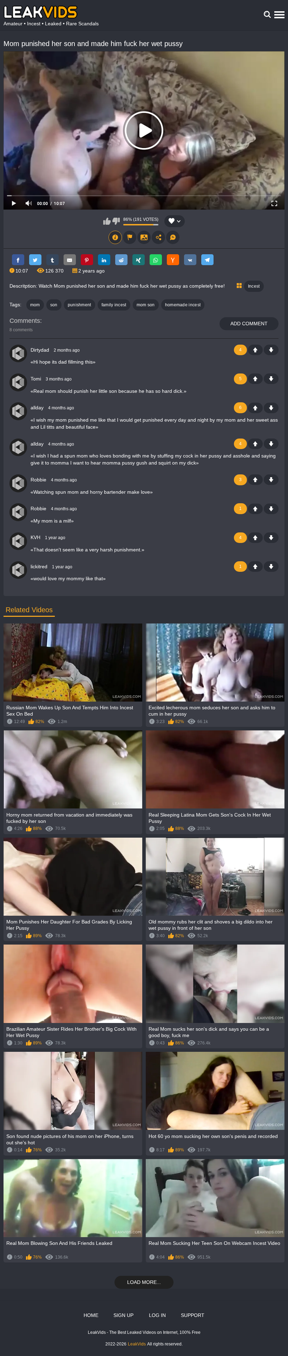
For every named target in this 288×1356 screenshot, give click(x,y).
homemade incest (183, 304)
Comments (24, 320)
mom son (146, 304)
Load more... (144, 1282)
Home (91, 1315)
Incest (254, 286)
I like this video (107, 221)
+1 (255, 350)
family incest (114, 304)
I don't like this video (116, 221)
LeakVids (137, 1344)
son (54, 304)
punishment (79, 304)
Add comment (249, 323)
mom (35, 304)
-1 (271, 350)
